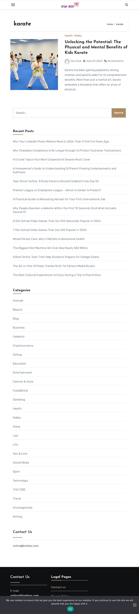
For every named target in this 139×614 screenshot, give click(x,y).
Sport (16, 471)
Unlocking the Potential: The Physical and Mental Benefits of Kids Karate (96, 47)
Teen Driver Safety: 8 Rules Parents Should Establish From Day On (56, 181)
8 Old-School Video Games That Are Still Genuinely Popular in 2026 (57, 221)
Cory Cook (76, 61)
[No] (134, 605)
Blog (16, 318)
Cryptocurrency (23, 345)
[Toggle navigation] (13, 5)
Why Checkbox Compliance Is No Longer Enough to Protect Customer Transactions (67, 150)
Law (15, 435)
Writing (17, 516)
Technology (20, 480)
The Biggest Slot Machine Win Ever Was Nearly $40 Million (50, 248)
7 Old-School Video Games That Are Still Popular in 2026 (50, 230)
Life (15, 444)
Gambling (19, 399)
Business (19, 327)
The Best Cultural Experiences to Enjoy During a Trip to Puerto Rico (57, 275)
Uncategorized (22, 507)
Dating (17, 354)
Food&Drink (20, 390)
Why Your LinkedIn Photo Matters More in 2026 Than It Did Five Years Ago (61, 141)
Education (19, 363)
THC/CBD (19, 489)
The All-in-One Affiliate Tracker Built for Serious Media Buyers (54, 266)
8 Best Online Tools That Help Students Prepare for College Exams (56, 257)
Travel (17, 498)
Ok (70, 609)
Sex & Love (20, 453)
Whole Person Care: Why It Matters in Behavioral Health (49, 239)
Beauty (17, 309)
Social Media (21, 462)
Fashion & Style (23, 381)
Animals (18, 300)
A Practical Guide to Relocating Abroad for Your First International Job (59, 199)
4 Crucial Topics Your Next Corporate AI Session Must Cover (51, 159)
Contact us (58, 587)
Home (16, 426)
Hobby (78, 36)
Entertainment (22, 372)
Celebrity (19, 336)
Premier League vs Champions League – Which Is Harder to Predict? (57, 190)
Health (69, 36)
